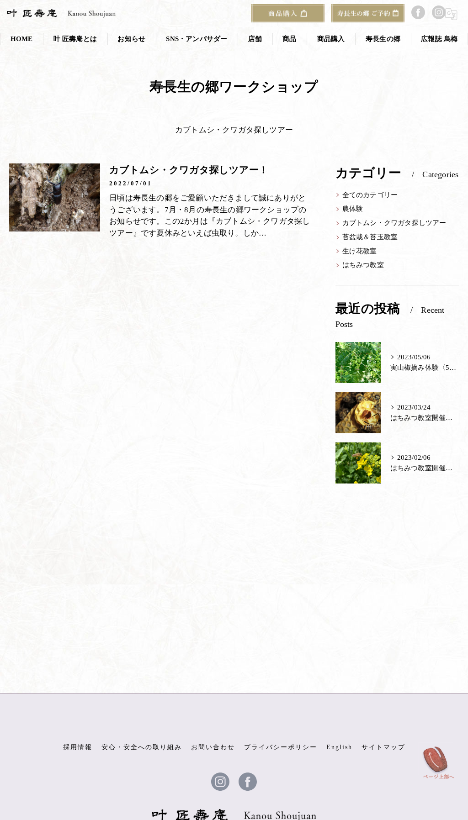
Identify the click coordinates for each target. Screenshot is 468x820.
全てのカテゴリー (370, 195)
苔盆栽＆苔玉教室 (370, 237)
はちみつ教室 (363, 264)
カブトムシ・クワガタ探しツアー (394, 222)
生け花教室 (359, 251)
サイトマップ (383, 747)
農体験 (352, 208)
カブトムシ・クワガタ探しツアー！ (188, 169)
